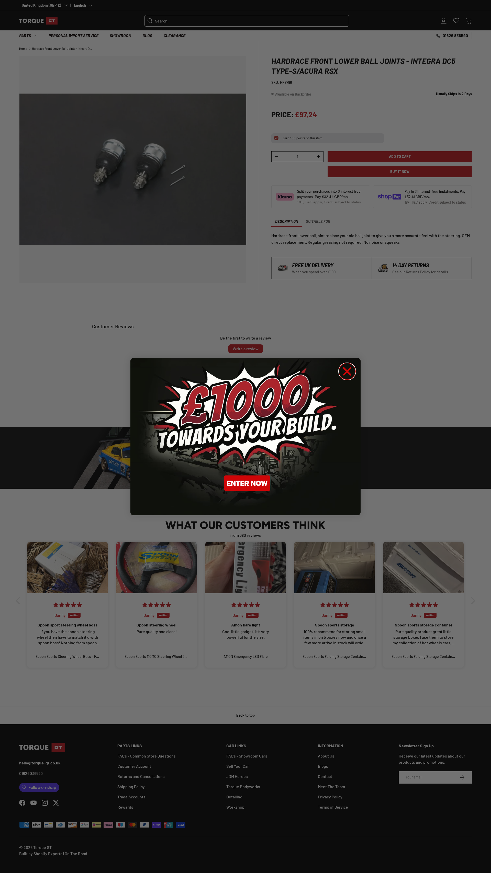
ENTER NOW (247, 483)
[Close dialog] (347, 371)
